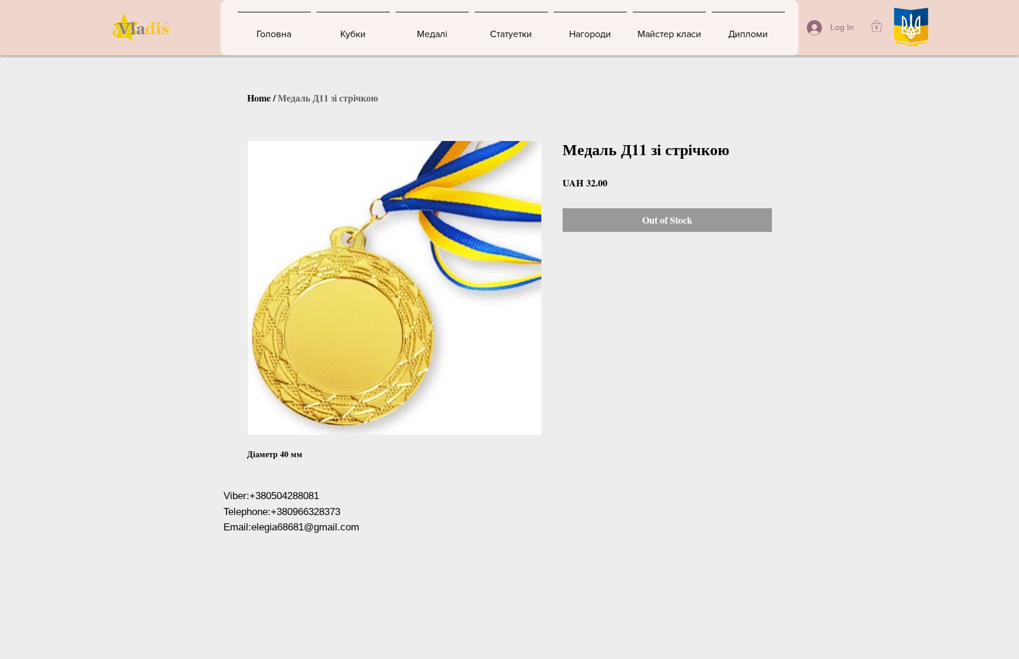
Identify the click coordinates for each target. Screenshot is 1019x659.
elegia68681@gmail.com (305, 527)
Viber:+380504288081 (271, 495)
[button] (877, 26)
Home (259, 97)
